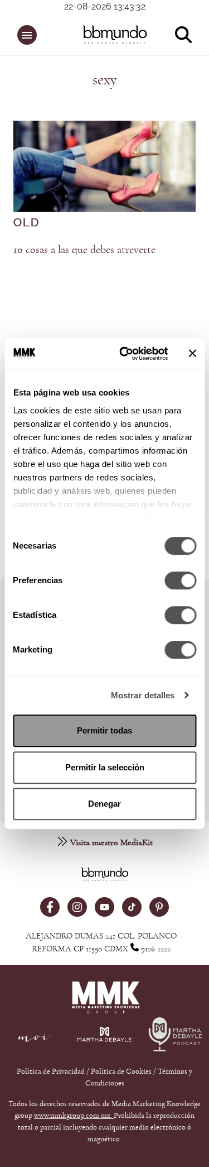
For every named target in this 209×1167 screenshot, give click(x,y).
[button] (27, 35)
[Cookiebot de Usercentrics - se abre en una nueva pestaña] (124, 353)
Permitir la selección (104, 767)
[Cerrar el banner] (192, 354)
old (26, 222)
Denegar (104, 803)
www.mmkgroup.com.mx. (74, 1116)
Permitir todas (104, 730)
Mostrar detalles (143, 695)
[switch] (180, 580)
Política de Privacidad (51, 1071)
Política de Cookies (121, 1071)
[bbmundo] (110, 34)
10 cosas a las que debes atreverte (84, 249)
